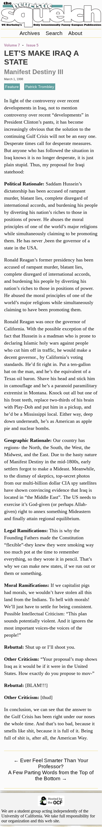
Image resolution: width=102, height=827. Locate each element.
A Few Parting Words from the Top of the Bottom (51, 775)
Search (54, 33)
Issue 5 (32, 45)
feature (12, 87)
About (75, 33)
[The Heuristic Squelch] (51, 26)
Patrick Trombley (39, 87)
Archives (30, 33)
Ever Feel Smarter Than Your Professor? (51, 763)
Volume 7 (12, 45)
